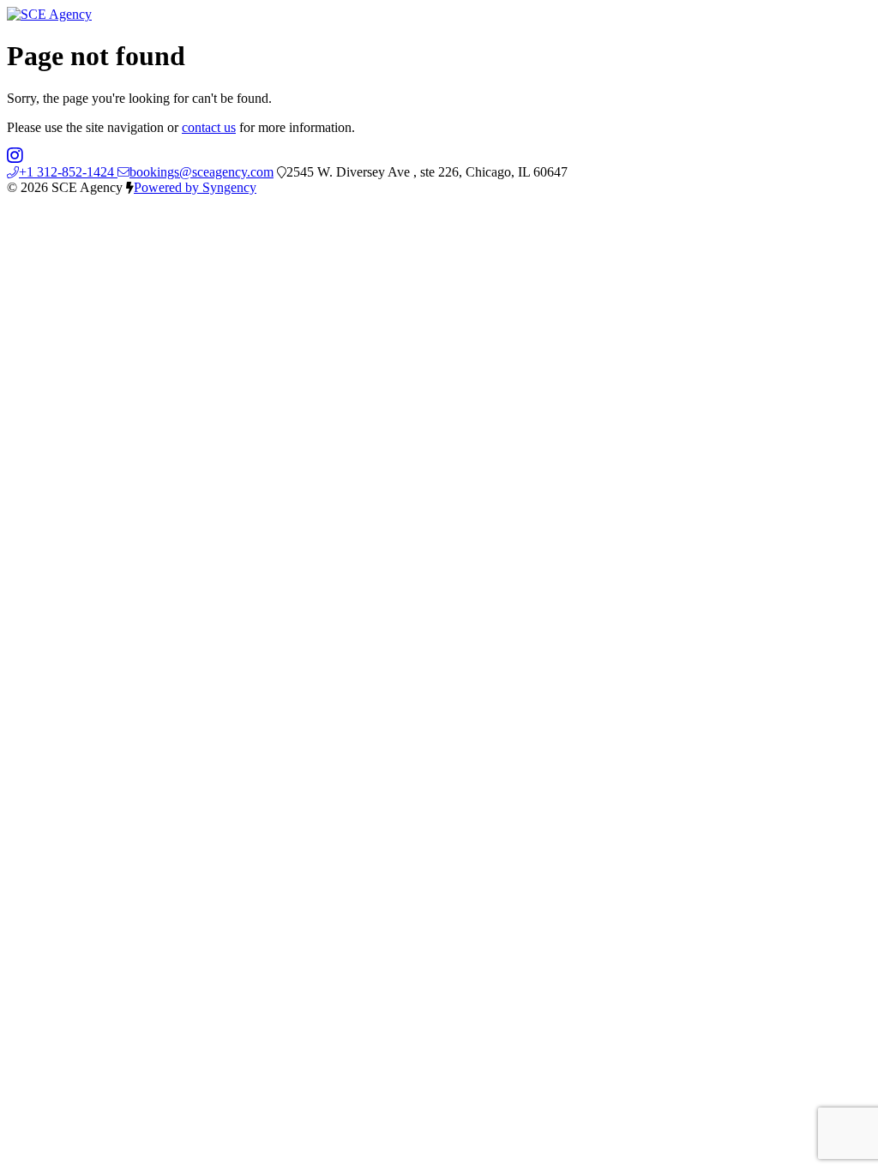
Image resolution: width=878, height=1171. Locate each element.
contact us (209, 127)
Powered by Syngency (195, 187)
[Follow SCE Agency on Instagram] (15, 156)
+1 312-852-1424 (68, 172)
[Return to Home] (49, 14)
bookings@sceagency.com (201, 172)
